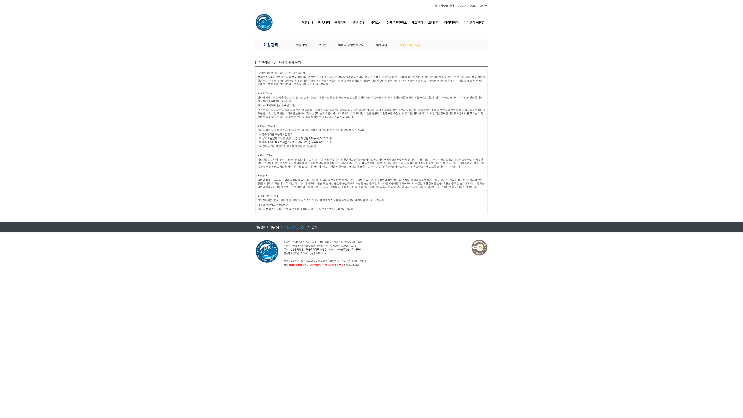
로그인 (322, 45)
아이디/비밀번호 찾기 (351, 45)
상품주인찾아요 (397, 22)
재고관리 (417, 22)
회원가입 (301, 45)
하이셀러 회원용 (474, 22)
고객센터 (434, 22)
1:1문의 (312, 227)
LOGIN (462, 5)
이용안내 (307, 22)
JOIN (473, 5)
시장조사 (376, 22)
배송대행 (324, 22)
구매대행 (340, 22)
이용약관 (381, 45)
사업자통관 (358, 22)
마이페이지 (451, 22)
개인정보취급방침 (409, 45)
